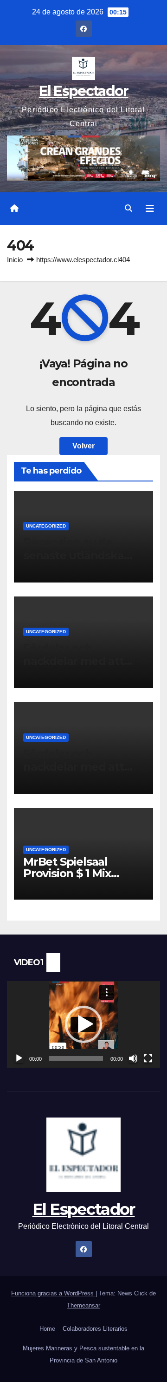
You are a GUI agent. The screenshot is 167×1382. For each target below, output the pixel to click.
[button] (128, 208)
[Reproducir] (19, 1058)
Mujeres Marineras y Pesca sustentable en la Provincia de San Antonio (83, 1354)
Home (47, 1328)
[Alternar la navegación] (150, 208)
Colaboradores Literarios (95, 1328)
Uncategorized (46, 525)
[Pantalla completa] (148, 1058)
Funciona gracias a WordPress (53, 1293)
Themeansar (83, 1305)
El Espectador (83, 91)
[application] (83, 1024)
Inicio (15, 260)
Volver (83, 446)
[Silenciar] (133, 1058)
